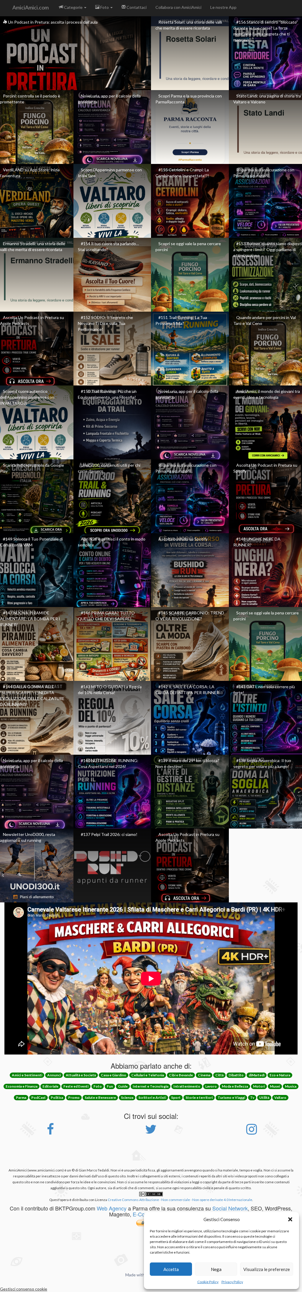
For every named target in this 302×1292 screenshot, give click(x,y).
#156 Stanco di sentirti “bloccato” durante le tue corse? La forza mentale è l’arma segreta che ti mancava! (265, 30)
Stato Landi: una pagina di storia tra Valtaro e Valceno (267, 98)
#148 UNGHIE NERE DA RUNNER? (256, 541)
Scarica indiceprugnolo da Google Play (32, 468)
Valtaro (280, 1097)
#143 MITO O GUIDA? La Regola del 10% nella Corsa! (110, 689)
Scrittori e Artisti (152, 1097)
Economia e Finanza (21, 1086)
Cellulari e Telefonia (147, 1075)
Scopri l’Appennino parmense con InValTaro (110, 172)
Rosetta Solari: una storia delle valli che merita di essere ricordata (188, 24)
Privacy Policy (232, 1282)
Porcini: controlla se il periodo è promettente (30, 98)
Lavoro (211, 1086)
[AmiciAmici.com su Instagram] (251, 1132)
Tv (252, 1097)
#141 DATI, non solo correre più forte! (264, 689)
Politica (57, 1097)
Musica (290, 1086)
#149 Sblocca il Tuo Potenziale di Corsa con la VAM (31, 541)
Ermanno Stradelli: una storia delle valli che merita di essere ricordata (32, 246)
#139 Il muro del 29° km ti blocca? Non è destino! (187, 763)
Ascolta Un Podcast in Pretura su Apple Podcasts (32, 320)
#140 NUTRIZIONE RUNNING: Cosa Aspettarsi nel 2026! (108, 763)
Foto (104, 7)
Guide (123, 1086)
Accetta (171, 1269)
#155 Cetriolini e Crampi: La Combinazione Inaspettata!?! (182, 172)
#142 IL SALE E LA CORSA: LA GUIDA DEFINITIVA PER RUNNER (187, 689)
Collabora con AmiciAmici (178, 7)
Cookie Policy (208, 1282)
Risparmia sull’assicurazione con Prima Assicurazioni (263, 172)
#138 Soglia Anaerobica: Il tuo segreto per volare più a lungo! (262, 763)
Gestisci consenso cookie (23, 1288)
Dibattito (236, 1075)
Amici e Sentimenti (27, 1075)
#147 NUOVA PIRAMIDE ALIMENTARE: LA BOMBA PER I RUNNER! (30, 618)
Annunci (54, 1075)
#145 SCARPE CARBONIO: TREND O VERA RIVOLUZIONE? (189, 615)
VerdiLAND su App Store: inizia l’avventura (30, 172)
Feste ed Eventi (75, 1086)
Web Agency (112, 1208)
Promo (74, 1097)
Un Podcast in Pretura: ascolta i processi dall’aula (52, 22)
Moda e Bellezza (235, 1086)
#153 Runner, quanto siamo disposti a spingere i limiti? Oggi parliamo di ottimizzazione (267, 249)
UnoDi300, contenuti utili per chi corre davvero (109, 468)
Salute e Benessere (100, 1097)
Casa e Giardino (113, 1075)
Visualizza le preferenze (266, 1269)
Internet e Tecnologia (150, 1086)
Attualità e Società (81, 1075)
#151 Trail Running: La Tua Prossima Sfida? (181, 320)
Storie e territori (199, 1097)
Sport (175, 1097)
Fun (110, 1086)
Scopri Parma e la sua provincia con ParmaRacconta (188, 98)
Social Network (230, 1208)
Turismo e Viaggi (231, 1097)
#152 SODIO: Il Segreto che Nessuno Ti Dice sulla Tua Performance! (105, 323)
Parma (21, 1097)
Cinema (204, 1075)
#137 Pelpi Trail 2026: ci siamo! (109, 834)
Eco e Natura (280, 1075)
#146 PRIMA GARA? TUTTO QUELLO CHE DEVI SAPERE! (106, 615)
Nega (216, 1269)
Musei (275, 1086)
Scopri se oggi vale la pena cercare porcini (188, 246)
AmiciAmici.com (30, 7)
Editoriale (50, 1086)
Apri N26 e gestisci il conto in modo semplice (111, 541)
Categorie (73, 7)
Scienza (127, 1097)
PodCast (38, 1097)
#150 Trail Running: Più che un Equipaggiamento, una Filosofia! (107, 394)
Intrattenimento (186, 1086)
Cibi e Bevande (181, 1075)
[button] (290, 1219)
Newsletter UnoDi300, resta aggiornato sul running (27, 837)
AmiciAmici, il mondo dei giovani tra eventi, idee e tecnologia (266, 394)
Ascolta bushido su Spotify (183, 538)
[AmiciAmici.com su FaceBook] (50, 1132)
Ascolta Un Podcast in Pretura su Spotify (265, 468)
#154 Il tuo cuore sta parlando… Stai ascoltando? (108, 246)
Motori (259, 1086)
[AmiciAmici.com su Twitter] (151, 1132)
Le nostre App (223, 7)
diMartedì (257, 1075)
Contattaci (136, 7)
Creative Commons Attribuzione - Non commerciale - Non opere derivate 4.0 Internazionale (180, 1199)
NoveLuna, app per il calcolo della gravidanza (109, 98)
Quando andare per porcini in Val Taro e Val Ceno (264, 320)
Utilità (264, 1097)
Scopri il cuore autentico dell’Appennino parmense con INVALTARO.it (27, 397)
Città (219, 1075)
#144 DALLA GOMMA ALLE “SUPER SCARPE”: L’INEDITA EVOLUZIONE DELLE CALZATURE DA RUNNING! (32, 695)
